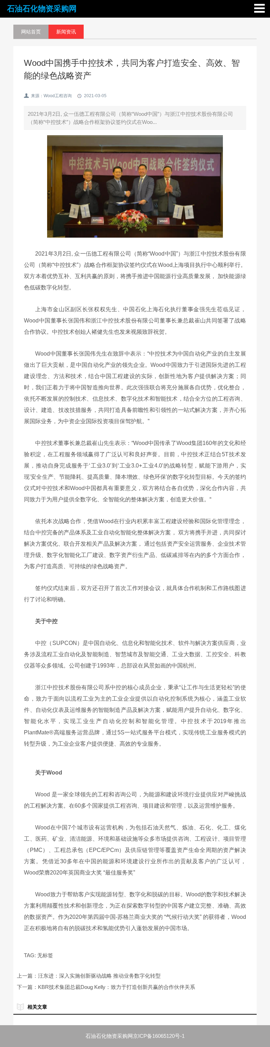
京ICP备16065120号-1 (159, 1036)
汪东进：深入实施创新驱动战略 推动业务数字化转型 (99, 976)
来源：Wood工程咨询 (51, 95)
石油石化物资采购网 (42, 8)
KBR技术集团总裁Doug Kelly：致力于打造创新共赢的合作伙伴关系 (116, 987)
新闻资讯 (66, 32)
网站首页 (31, 32)
